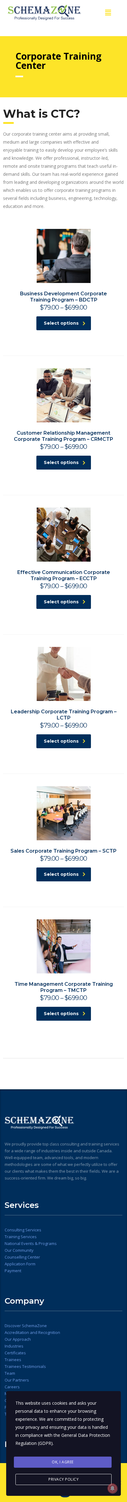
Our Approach (18, 1339)
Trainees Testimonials (25, 1366)
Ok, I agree (63, 1462)
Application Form (20, 1264)
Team (10, 1373)
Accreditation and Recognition (32, 1332)
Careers (12, 1387)
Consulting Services (23, 1230)
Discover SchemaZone (26, 1325)
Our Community (19, 1250)
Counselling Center (22, 1257)
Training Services (21, 1236)
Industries (14, 1346)
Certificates (15, 1353)
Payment (13, 1270)
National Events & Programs (31, 1243)
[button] (108, 12)
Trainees (13, 1359)
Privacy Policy (63, 1479)
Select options (61, 323)
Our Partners (17, 1380)
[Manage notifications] (112, 1488)
